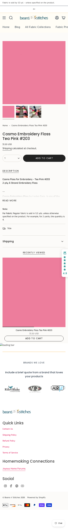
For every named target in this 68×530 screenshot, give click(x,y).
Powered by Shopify (36, 497)
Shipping (7, 148)
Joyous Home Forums (14, 469)
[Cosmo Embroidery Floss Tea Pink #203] (34, 292)
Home (5, 125)
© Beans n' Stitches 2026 (14, 497)
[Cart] (63, 17)
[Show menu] (4, 17)
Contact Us (8, 429)
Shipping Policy (9, 435)
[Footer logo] (17, 411)
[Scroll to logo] (11, 389)
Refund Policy (9, 440)
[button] (65, 263)
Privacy (6, 446)
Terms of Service (10, 452)
